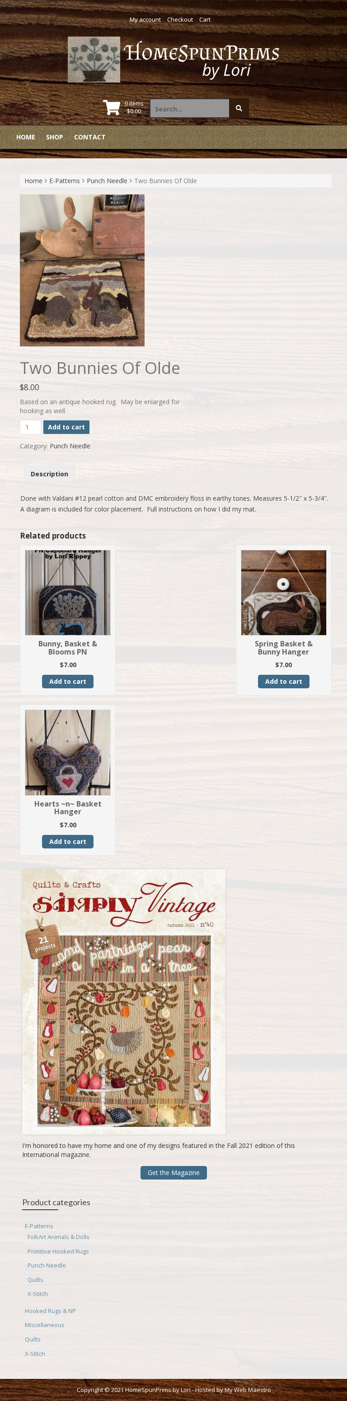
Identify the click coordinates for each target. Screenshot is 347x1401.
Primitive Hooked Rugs (58, 1251)
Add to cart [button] (67, 681)
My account (145, 19)
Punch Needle (107, 180)
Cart (205, 19)
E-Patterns (64, 180)
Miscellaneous (45, 1325)
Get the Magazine (174, 1172)
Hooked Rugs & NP (50, 1311)
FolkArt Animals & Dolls (58, 1237)
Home (25, 137)
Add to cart (66, 427)
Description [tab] (49, 474)
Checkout (180, 19)
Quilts (35, 1280)
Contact (90, 137)
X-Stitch (38, 1294)
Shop (54, 137)
